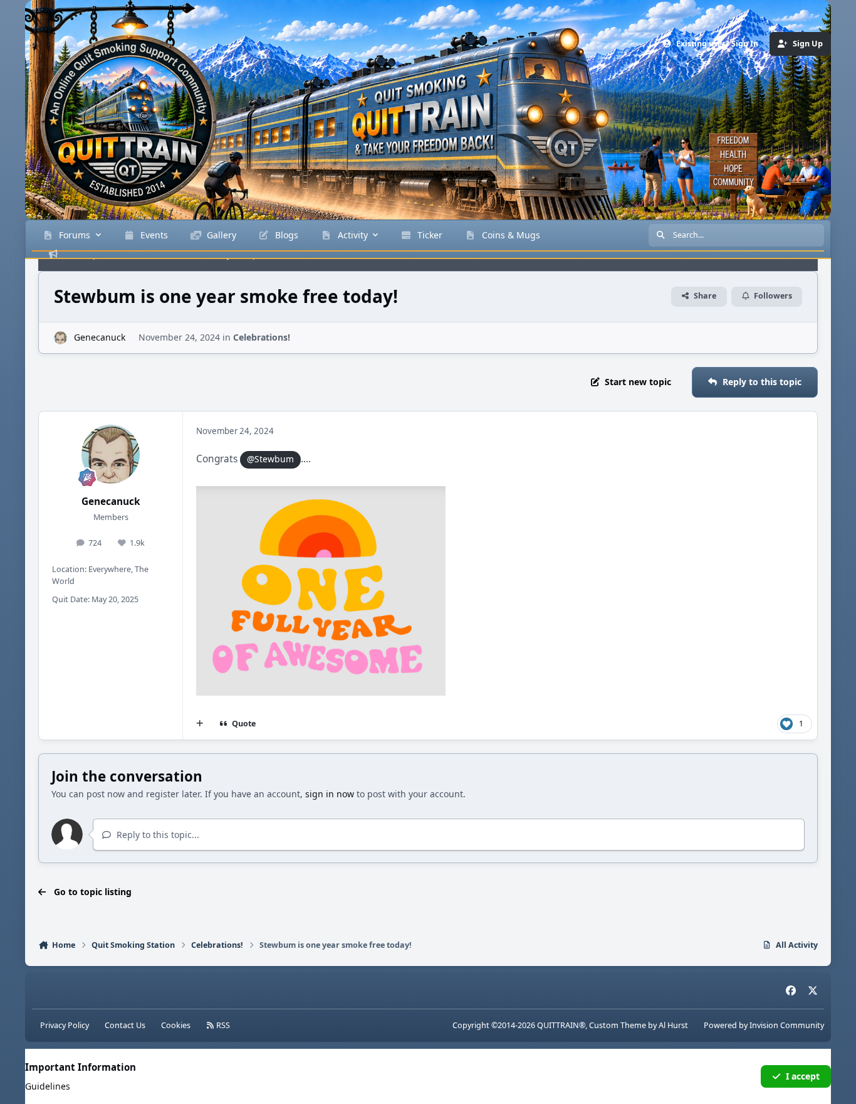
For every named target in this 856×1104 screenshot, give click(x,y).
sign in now (329, 794)
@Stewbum (270, 459)
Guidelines (47, 1086)
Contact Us (125, 1025)
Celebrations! (261, 337)
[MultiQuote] (200, 724)
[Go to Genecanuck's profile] (60, 337)
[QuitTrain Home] (103, 103)
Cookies (176, 1025)
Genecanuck (110, 501)
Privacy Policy (64, 1025)
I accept (803, 1076)
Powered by (764, 1025)
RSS (222, 1025)
